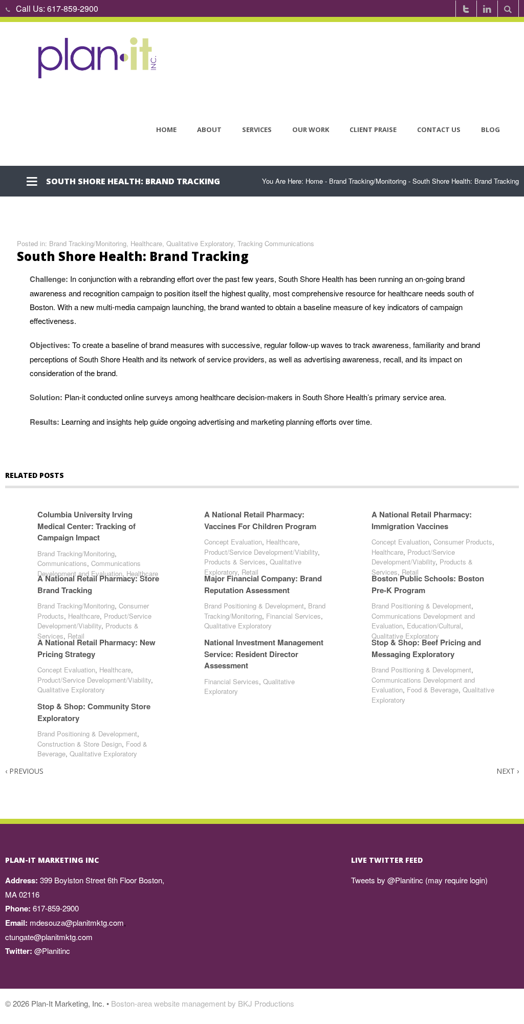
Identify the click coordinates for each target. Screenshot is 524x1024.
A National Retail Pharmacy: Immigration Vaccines (422, 520)
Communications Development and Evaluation (89, 568)
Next (507, 771)
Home (166, 129)
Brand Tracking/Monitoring (367, 181)
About (209, 129)
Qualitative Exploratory (199, 243)
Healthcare (146, 243)
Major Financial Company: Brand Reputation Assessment (263, 584)
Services (257, 129)
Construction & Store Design (79, 744)
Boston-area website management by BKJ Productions (202, 1003)
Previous (24, 771)
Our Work (310, 129)
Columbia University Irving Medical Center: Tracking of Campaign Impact (86, 526)
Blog (490, 129)
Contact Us (439, 129)
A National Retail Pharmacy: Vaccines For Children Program (260, 520)
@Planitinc (52, 950)
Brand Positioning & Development (254, 606)
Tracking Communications (275, 243)
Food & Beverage (432, 689)
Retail (250, 572)
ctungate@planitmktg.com (49, 936)
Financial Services (293, 616)
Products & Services (235, 562)
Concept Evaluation (233, 542)
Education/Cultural (434, 625)
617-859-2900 (72, 8)
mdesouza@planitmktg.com (77, 922)
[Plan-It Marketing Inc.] (98, 57)
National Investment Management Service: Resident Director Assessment (263, 654)
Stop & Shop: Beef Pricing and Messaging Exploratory (426, 648)
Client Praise (373, 129)
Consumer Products (462, 542)
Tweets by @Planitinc (387, 880)
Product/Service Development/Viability (261, 552)
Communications (62, 563)
